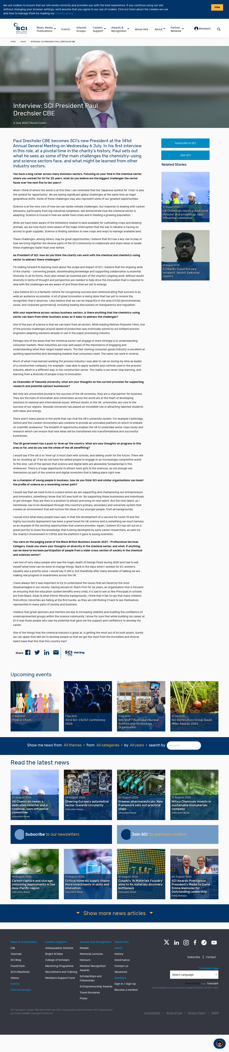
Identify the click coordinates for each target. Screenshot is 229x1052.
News (23, 42)
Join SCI (185, 155)
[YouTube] (214, 942)
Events (65, 29)
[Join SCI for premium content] (126, 834)
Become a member (126, 990)
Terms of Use (174, 1013)
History (118, 954)
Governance (122, 960)
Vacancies (120, 972)
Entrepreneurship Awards (96, 986)
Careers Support (98, 29)
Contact (211, 957)
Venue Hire (141, 29)
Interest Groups (81, 29)
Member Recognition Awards (93, 968)
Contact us (121, 966)
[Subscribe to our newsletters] (20, 834)
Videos (15, 978)
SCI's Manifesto (20, 972)
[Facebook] (195, 942)
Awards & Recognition (118, 29)
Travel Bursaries (90, 992)
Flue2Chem (18, 966)
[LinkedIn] (176, 942)
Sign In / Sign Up (125, 984)
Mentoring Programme (59, 966)
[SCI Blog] (204, 942)
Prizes (83, 998)
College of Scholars (57, 960)
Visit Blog (78, 652)
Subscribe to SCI (185, 143)
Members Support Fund (60, 978)
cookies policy (64, 13)
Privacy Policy (197, 1013)
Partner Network (176, 29)
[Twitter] (166, 943)
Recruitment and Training (61, 972)
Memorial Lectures (91, 954)
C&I (13, 948)
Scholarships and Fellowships (91, 978)
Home (13, 42)
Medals (84, 948)
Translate (212, 983)
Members (204, 28)
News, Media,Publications (45, 29)
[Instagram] (186, 942)
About (158, 29)
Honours (85, 960)
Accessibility (152, 1013)
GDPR (214, 1013)
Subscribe (193, 957)
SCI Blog (16, 960)
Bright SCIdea (54, 954)
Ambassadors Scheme (59, 948)
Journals (16, 954)
